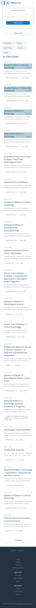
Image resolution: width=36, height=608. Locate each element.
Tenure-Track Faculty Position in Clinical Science (17, 519)
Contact (18, 562)
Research (20, 48)
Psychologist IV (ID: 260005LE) (17, 429)
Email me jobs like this (18, 10)
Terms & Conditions (18, 568)
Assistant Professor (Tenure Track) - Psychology (16, 251)
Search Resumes (18, 578)
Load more (18, 540)
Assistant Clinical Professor (16, 182)
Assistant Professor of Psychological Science (13, 302)
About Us (18, 565)
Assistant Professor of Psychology (13, 112)
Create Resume (18, 591)
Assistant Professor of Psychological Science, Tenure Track (17, 378)
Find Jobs (18, 589)
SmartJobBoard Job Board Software (24, 603)
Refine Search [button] (18, 33)
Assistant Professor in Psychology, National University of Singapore (14, 403)
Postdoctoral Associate (14, 449)
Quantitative (7, 43)
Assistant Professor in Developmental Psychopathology (13, 228)
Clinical (6, 53)
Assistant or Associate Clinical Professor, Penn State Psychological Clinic (17, 159)
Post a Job (18, 575)
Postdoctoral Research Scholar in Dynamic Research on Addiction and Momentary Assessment (17, 351)
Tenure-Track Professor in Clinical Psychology (15, 325)
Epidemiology (8, 48)
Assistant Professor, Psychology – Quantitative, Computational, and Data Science (18, 472)
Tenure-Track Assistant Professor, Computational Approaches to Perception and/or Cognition (15, 277)
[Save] (31, 62)
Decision (19, 43)
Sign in (18, 581)
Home (18, 559)
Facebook (20, 550)
